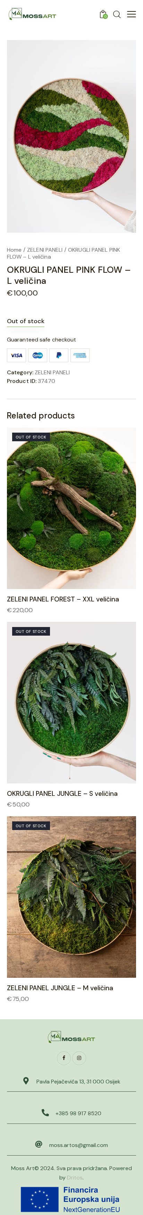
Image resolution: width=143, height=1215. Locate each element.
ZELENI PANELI (44, 249)
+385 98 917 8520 (78, 1113)
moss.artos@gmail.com (78, 1145)
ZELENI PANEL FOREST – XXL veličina (63, 599)
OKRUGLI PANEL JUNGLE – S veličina (62, 794)
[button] (62, 508)
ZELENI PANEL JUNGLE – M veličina (60, 988)
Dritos (75, 1177)
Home (14, 249)
